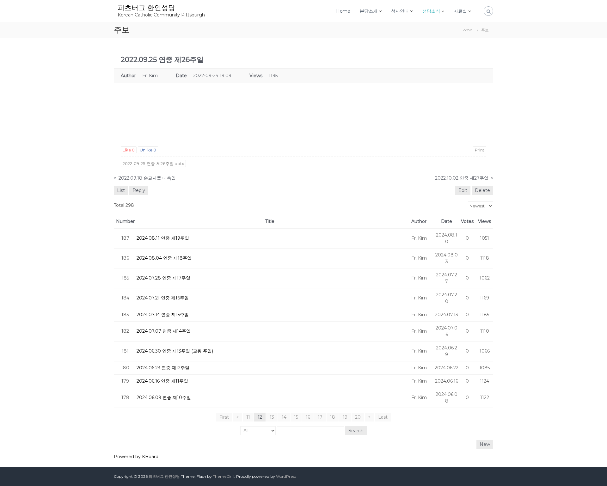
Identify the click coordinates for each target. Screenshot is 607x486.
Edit (462, 190)
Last (383, 417)
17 (320, 417)
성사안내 (400, 11)
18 (332, 417)
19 (345, 417)
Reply (138, 190)
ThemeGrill (223, 476)
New (485, 444)
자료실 (460, 11)
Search (356, 431)
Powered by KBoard (136, 456)
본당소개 (368, 11)
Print (479, 149)
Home (343, 11)
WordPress (286, 476)
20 (358, 417)
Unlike (148, 149)
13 (272, 417)
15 (296, 417)
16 (308, 417)
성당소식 (431, 11)
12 (260, 417)
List (121, 190)
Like (129, 149)
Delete (482, 190)
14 (284, 417)
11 (248, 417)
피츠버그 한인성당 (146, 7)
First (224, 417)
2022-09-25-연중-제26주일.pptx (153, 163)
